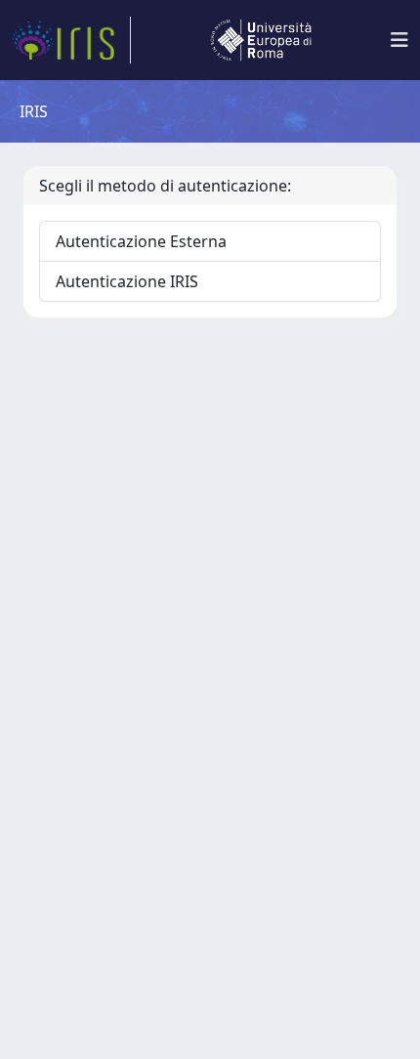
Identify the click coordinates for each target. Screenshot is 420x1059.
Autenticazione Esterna (141, 241)
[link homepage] (71, 40)
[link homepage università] (260, 40)
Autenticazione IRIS (127, 281)
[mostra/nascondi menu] (399, 40)
